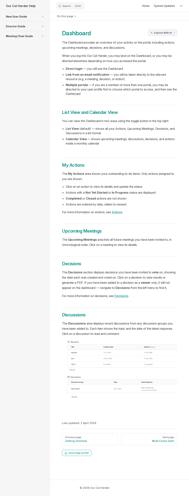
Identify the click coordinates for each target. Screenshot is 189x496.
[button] (25, 17)
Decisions (121, 296)
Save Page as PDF (78, 452)
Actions (117, 212)
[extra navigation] (181, 6)
